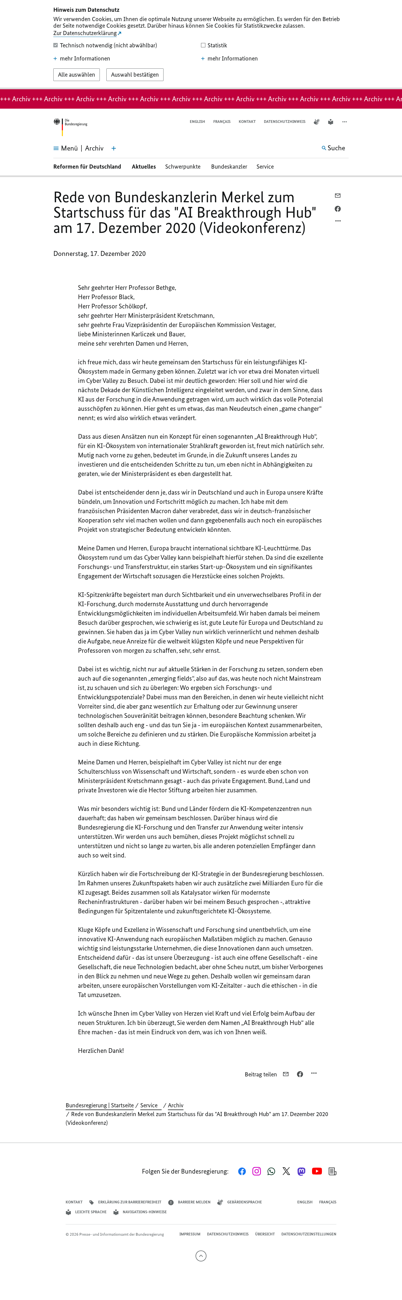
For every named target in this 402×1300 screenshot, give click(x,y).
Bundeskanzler (229, 166)
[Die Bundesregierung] (70, 127)
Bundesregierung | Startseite (100, 1105)
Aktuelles (144, 166)
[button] (345, 122)
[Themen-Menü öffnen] (114, 148)
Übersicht (265, 1234)
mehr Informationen (85, 58)
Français (222, 121)
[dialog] (201, 44)
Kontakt (247, 121)
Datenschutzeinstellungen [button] (308, 1234)
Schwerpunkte (183, 166)
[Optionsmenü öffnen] (338, 222)
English (197, 121)
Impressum (189, 1234)
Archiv (175, 1105)
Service (267, 166)
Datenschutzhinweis (284, 121)
